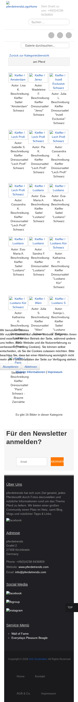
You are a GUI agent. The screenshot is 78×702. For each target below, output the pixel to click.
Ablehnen (31, 366)
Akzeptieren (10, 366)
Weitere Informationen (30, 372)
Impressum (55, 372)
